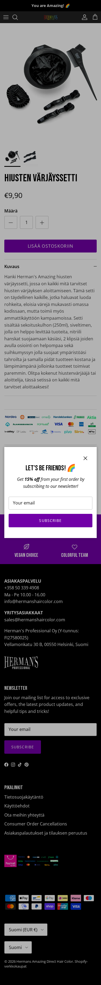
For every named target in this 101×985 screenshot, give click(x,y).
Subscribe (50, 520)
